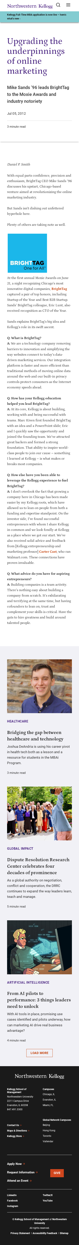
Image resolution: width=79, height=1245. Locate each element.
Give (57, 1173)
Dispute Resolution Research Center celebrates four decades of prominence (38, 866)
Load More (39, 1053)
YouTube (47, 1200)
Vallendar (48, 1141)
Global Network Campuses (57, 1120)
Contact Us (13, 1125)
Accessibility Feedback (45, 1233)
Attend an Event (17, 1180)
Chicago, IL (49, 1094)
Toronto (47, 1136)
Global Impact (20, 849)
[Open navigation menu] (68, 5)
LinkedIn (12, 1195)
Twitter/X (48, 1195)
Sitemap (64, 1233)
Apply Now (14, 1164)
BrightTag (59, 289)
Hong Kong (49, 1130)
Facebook (12, 1200)
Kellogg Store (14, 1136)
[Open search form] (59, 5)
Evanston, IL (49, 1099)
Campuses (48, 1089)
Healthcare (17, 721)
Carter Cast (48, 552)
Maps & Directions (17, 1130)
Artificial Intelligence (28, 982)
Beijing (46, 1125)
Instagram (12, 1206)
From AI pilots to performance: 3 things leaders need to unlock (39, 1000)
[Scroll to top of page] (72, 1224)
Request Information (20, 1172)
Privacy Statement (20, 1233)
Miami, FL (48, 1105)
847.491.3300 (14, 1109)
